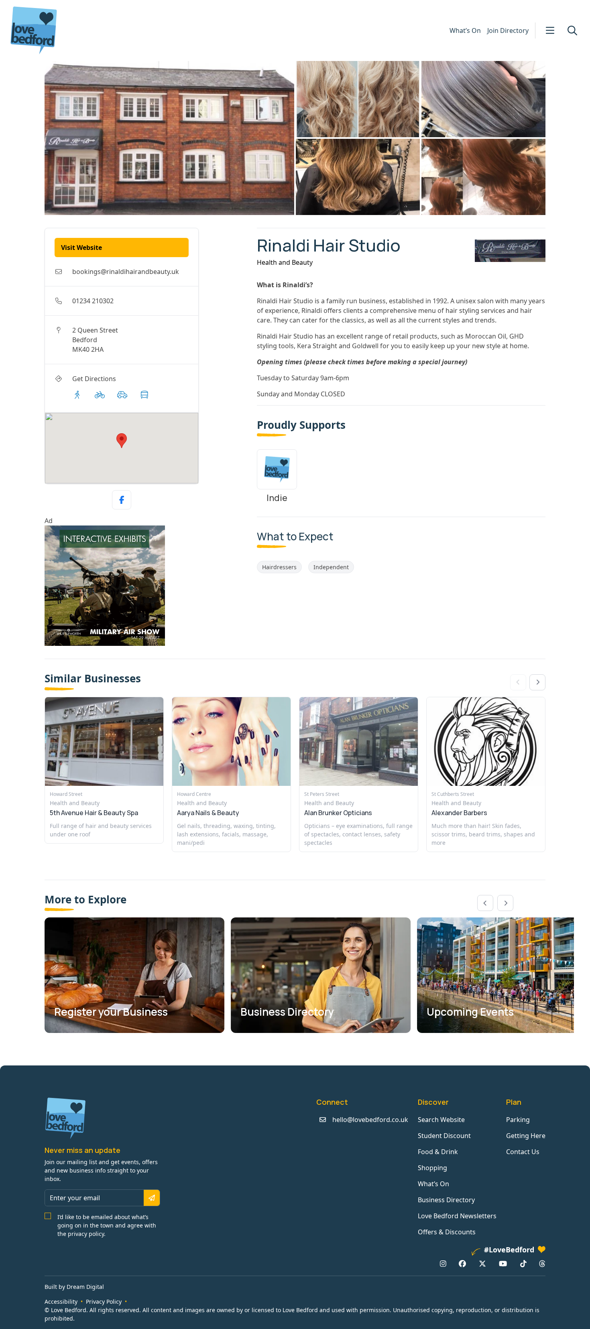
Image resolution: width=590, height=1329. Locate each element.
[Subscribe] (152, 1198)
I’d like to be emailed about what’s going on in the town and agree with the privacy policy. (106, 1225)
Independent (331, 567)
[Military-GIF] (147, 586)
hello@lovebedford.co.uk (370, 1119)
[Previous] (485, 903)
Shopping (432, 1167)
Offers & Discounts (447, 1232)
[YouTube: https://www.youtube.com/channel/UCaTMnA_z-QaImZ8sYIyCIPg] (503, 1263)
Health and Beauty (285, 262)
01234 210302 (93, 300)
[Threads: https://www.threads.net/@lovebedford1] (542, 1263)
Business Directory (446, 1199)
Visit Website (81, 247)
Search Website (441, 1119)
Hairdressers (279, 567)
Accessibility (61, 1301)
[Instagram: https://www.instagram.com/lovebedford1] (443, 1263)
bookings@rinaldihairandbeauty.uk (125, 271)
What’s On (465, 30)
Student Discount (444, 1135)
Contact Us (522, 1151)
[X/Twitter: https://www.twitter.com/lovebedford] (482, 1263)
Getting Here (525, 1135)
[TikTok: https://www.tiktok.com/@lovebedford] (523, 1263)
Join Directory (508, 30)
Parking (518, 1119)
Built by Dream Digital (74, 1286)
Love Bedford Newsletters (457, 1215)
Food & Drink (438, 1151)
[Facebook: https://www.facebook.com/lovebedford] (462, 1263)
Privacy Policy (104, 1301)
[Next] (537, 682)
